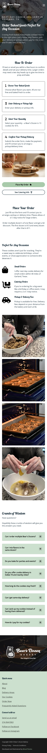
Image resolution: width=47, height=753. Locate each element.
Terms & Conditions (19, 745)
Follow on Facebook (10, 726)
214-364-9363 (7, 722)
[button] (23, 536)
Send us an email (9, 718)
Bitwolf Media (27, 749)
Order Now (7, 701)
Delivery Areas (8, 692)
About (4, 683)
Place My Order (22, 184)
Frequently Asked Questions (14, 706)
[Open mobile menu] (44, 5)
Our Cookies (7, 697)
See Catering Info (22, 192)
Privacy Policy (6, 745)
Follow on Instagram (11, 731)
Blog (4, 688)
